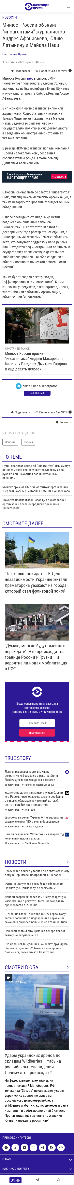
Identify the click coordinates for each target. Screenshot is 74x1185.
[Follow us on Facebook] (6, 1147)
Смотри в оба (21, 967)
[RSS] (51, 1147)
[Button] (21, 70)
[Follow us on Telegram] (42, 1147)
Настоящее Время (14, 54)
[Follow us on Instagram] (33, 1147)
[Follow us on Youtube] (24, 1147)
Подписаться (37, 393)
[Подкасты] (61, 1147)
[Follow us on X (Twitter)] (15, 1147)
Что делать (59, 176)
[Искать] (59, 1180)
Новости (9, 17)
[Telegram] (37, 1180)
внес (29, 78)
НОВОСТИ (15, 862)
